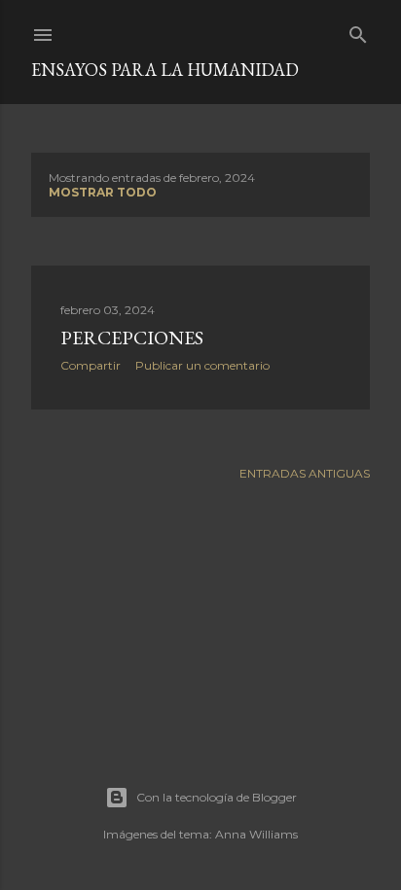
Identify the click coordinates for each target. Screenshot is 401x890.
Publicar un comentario (202, 365)
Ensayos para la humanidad (165, 69)
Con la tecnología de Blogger (216, 797)
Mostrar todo (103, 192)
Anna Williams (256, 834)
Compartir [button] (90, 365)
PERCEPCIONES (131, 337)
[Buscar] (358, 31)
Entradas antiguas (304, 473)
